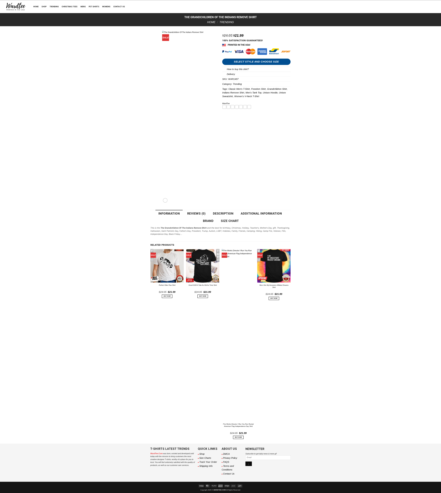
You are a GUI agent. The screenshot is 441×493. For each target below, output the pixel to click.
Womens (106, 7)
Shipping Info (206, 466)
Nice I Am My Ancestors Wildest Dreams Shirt (273, 286)
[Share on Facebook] (224, 107)
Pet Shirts (94, 7)
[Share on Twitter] (228, 107)
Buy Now (167, 296)
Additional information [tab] (261, 213)
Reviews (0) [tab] (196, 213)
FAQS (226, 462)
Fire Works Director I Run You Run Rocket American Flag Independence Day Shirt (238, 425)
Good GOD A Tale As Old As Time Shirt (203, 285)
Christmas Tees (69, 7)
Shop (44, 7)
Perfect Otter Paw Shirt (167, 285)
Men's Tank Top (253, 92)
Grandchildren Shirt (277, 89)
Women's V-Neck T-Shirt (246, 96)
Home (36, 7)
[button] (422, 6)
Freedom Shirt (258, 89)
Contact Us (119, 7)
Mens (83, 7)
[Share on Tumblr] (249, 107)
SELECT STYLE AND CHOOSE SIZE (256, 61)
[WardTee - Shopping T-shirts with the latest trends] (16, 6)
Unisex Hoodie (270, 92)
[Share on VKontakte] (241, 107)
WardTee (226, 103)
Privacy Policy (230, 458)
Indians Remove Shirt (233, 92)
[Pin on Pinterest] (237, 107)
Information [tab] (169, 213)
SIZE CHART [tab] (230, 221)
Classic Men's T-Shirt (239, 89)
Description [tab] (223, 213)
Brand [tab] (208, 221)
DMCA (226, 454)
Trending (54, 7)
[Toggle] (224, 69)
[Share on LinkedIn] (245, 107)
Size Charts (205, 458)
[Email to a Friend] (233, 107)
